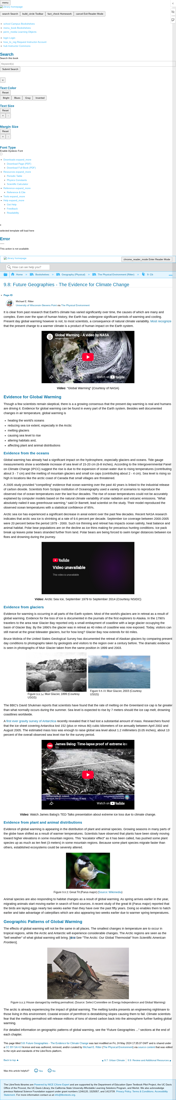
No (54, 1071)
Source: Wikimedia (110, 892)
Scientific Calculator (17, 184)
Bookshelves (42, 274)
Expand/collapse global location (171, 274)
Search (9, 267)
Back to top (10, 1060)
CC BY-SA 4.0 (14, 1047)
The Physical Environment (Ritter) (116, 274)
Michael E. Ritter (92, 1047)
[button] (12, 208)
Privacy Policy (123, 1091)
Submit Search (10, 69)
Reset (5, 92)
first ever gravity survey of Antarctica (31, 721)
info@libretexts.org (64, 1094)
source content (146, 1047)
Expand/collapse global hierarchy (7, 275)
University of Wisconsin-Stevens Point (36, 305)
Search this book (9, 58)
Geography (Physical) (73, 274)
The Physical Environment (75, 305)
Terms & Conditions (142, 1091)
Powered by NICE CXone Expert (52, 1084)
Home (19, 274)
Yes (41, 1071)
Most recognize (160, 321)
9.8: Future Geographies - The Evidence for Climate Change (54, 1043)
